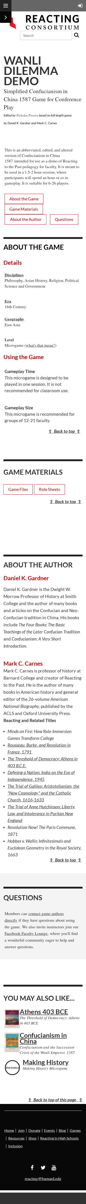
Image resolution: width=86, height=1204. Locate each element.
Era (8, 301)
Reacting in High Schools (59, 1138)
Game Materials (23, 209)
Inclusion (15, 1146)
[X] (43, 1167)
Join (21, 1130)
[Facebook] (32, 1167)
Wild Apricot (40, 1198)
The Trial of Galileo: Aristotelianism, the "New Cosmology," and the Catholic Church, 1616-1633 (43, 792)
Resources (16, 1138)
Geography (14, 319)
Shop (32, 1138)
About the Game (24, 198)
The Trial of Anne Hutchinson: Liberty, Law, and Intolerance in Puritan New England (41, 813)
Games (75, 1130)
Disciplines (14, 275)
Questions (64, 219)
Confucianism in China (43, 1038)
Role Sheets (49, 489)
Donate (34, 1130)
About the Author (25, 219)
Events (49, 1130)
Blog (62, 1130)
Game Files (18, 489)
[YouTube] (53, 1167)
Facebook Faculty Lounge (26, 933)
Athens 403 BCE (44, 1012)
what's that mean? (40, 345)
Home (9, 1130)
